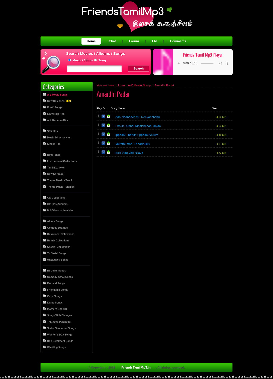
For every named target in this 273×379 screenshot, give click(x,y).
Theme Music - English (60, 186)
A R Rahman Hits (57, 120)
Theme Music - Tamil (59, 180)
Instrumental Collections (62, 161)
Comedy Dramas (57, 227)
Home (91, 41)
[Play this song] (103, 117)
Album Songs (55, 221)
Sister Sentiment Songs (61, 328)
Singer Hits (54, 143)
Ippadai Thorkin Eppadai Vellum (136, 134)
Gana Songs (54, 296)
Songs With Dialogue (59, 315)
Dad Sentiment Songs (60, 341)
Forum (134, 41)
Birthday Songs (56, 270)
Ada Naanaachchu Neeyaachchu (137, 117)
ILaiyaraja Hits (56, 113)
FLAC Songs (54, 107)
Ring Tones (54, 154)
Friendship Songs (57, 289)
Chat (112, 41)
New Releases (56, 101)
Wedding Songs (56, 347)
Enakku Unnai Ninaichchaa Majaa (138, 126)
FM (154, 41)
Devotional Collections (60, 234)
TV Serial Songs (56, 253)
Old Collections (56, 197)
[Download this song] (108, 117)
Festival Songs (56, 283)
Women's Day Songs (59, 334)
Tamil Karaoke (56, 167)
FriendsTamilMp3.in (136, 367)
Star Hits (52, 131)
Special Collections (58, 246)
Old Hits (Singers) (57, 204)
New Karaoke (55, 174)
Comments (178, 41)
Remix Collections (58, 240)
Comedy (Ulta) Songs (60, 277)
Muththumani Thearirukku (132, 143)
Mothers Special (57, 309)
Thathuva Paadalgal (59, 321)
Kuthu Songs (55, 302)
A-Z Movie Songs (57, 94)
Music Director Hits (59, 137)
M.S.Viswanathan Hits (60, 210)
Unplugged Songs (57, 259)
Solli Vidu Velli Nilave (129, 152)
